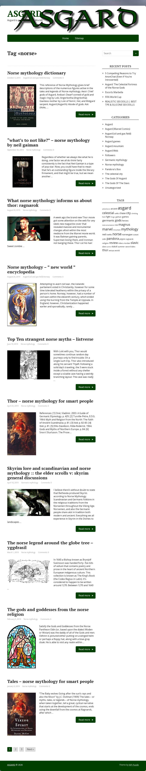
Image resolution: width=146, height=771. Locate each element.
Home (65, 38)
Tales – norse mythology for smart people (50, 681)
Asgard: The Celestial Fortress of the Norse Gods (121, 86)
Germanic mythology (29, 482)
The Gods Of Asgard (116, 178)
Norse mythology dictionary (36, 73)
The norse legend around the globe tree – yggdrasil (50, 545)
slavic (134, 243)
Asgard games (112, 141)
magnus (124, 224)
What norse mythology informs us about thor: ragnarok (49, 203)
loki (116, 225)
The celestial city (114, 173)
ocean (135, 234)
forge (113, 217)
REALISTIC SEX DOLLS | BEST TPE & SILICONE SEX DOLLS (121, 103)
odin (104, 239)
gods (118, 220)
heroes (125, 220)
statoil (114, 246)
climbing (134, 214)
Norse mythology (33, 150)
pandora (113, 238)
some (109, 247)
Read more (84, 114)
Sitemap (79, 38)
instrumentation (108, 225)
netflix (109, 234)
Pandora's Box (113, 169)
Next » (30, 749)
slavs (104, 246)
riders (120, 243)
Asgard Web (111, 150)
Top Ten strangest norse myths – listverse (50, 339)
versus (111, 250)
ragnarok (129, 239)
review (113, 243)
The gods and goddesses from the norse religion (48, 612)
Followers (110, 155)
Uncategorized (113, 187)
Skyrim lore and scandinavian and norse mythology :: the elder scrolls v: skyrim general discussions (49, 473)
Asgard (109, 124)
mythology (129, 229)
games (125, 216)
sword (128, 246)
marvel (107, 229)
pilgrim (122, 239)
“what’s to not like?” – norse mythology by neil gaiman (48, 142)
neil (104, 234)
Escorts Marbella (114, 92)
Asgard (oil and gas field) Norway (36, 78)
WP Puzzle (134, 764)
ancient (114, 208)
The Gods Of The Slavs (117, 183)
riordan (127, 243)
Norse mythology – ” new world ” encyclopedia (41, 269)
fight (108, 216)
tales (133, 246)
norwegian (127, 234)
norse (116, 234)
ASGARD (24, 13)
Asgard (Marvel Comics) (117, 128)
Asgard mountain (114, 146)
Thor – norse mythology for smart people (50, 401)
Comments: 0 (58, 78)
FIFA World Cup (113, 97)
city (128, 213)
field (104, 217)
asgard (124, 208)
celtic (117, 213)
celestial (108, 213)
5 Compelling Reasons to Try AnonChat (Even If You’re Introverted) (120, 76)
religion (105, 243)
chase (122, 213)
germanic (108, 220)
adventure (106, 209)
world (117, 250)
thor (105, 250)
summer (121, 246)
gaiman (118, 217)
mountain (117, 230)
